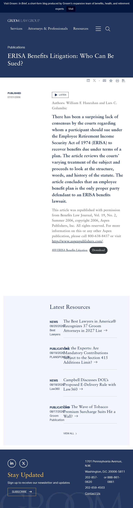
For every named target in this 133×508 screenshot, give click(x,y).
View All (68, 433)
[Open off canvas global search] (107, 29)
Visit (70, 8)
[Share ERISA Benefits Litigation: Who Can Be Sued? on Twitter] (94, 80)
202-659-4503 (95, 487)
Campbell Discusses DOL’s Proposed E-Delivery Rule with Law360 (89, 385)
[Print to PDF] (123, 80)
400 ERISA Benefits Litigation (69, 250)
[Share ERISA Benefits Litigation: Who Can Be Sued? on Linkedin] (88, 80)
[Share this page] (104, 81)
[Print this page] (117, 81)
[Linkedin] (12, 463)
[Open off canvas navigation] (98, 29)
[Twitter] (23, 463)
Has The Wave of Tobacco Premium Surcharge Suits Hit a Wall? (89, 411)
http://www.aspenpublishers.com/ (77, 241)
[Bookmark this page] (111, 81)
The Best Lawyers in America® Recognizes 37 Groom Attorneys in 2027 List (89, 326)
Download (98, 250)
